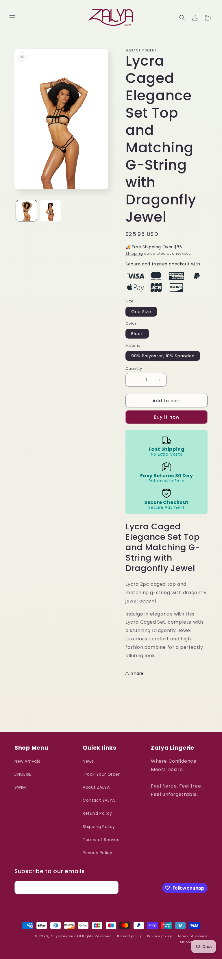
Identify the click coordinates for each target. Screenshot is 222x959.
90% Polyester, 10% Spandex (162, 356)
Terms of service (192, 936)
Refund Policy (97, 813)
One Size (141, 312)
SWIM (20, 787)
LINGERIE (23, 774)
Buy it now (167, 417)
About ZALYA (96, 787)
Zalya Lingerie (63, 936)
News (88, 761)
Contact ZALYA (99, 800)
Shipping (134, 253)
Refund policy (129, 936)
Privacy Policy (97, 852)
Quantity (133, 368)
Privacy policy (159, 936)
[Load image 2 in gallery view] (50, 210)
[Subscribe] (112, 887)
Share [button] (137, 673)
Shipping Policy (99, 826)
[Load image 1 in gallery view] (26, 210)
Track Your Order (101, 774)
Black (137, 334)
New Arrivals (27, 761)
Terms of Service (101, 839)
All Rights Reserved (94, 936)
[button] (12, 17)
